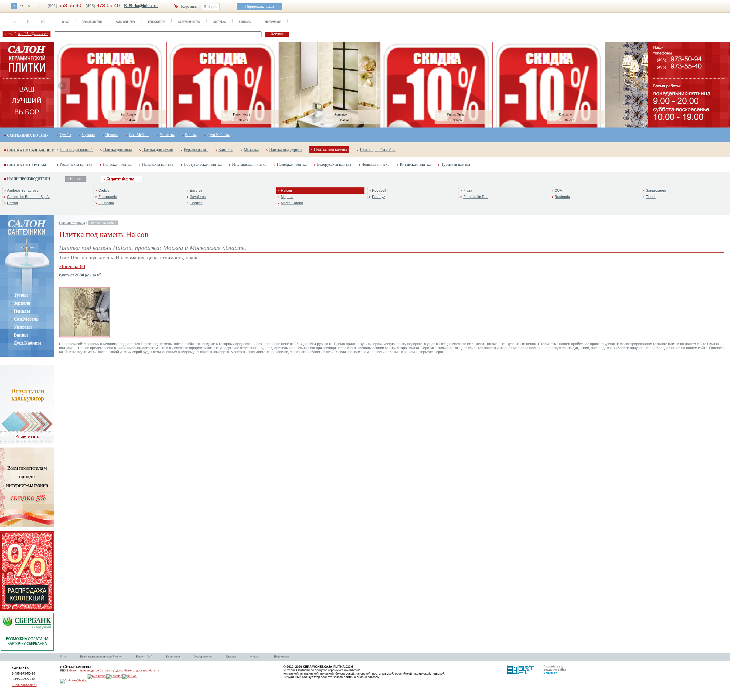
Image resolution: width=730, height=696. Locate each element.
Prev (62, 86)
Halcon (286, 191)
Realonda (562, 197)
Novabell (379, 191)
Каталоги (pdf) (144, 656)
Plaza (467, 191)
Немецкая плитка (292, 164)
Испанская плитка (157, 164)
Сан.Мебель (139, 135)
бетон (73, 670)
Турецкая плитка (455, 164)
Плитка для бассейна (378, 149)
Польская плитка (117, 164)
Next (640, 86)
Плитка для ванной (76, 149)
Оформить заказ (259, 7)
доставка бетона (147, 670)
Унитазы (167, 135)
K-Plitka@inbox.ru (141, 6)
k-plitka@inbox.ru (33, 34)
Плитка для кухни (157, 149)
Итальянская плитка (249, 164)
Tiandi (651, 197)
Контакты (255, 656)
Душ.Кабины (218, 135)
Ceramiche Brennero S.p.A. (28, 197)
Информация (281, 656)
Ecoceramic (107, 197)
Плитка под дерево (285, 149)
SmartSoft (550, 672)
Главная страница (72, 222)
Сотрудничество (203, 656)
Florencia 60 (72, 266)
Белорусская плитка (334, 164)
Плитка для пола (117, 149)
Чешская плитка (375, 164)
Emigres (196, 191)
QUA (558, 191)
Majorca (287, 197)
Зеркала (88, 135)
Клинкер (225, 149)
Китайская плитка (415, 164)
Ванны (190, 135)
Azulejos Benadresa (22, 191)
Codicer (104, 191)
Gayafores (198, 197)
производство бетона (95, 670)
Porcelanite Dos (475, 197)
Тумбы (65, 135)
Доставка (231, 656)
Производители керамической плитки (101, 656)
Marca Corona (292, 203)
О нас (63, 656)
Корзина (188, 6)
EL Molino (106, 203)
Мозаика (251, 149)
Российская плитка (76, 164)
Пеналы (111, 135)
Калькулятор (173, 656)
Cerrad (12, 203)
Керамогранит (196, 149)
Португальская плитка (203, 164)
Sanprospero (656, 191)
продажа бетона (122, 670)
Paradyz (378, 197)
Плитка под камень (330, 149)
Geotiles (196, 203)
